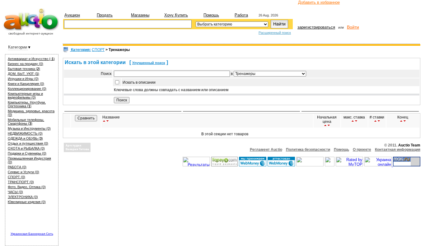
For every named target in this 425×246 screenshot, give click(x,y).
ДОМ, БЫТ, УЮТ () (23, 74)
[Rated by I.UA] (310, 165)
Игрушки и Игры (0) (23, 79)
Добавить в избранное (319, 2)
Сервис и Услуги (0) (23, 172)
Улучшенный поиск (148, 63)
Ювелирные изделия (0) (27, 202)
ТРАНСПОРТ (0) (21, 182)
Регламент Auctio (266, 149)
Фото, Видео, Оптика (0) (27, 187)
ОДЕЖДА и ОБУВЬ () (25, 138)
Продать (105, 15)
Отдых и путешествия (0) (28, 143)
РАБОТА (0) (17, 167)
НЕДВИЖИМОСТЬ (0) (25, 133)
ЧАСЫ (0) (15, 192)
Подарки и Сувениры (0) (27, 153)
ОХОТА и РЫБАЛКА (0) (26, 148)
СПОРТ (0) (16, 177)
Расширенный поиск (275, 33)
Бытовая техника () (24, 69)
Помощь (211, 15)
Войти (353, 27)
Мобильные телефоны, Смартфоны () (26, 121)
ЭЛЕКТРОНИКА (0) (23, 197)
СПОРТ (98, 50)
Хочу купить (176, 15)
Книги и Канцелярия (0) (26, 84)
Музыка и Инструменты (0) (29, 128)
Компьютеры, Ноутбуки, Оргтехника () (27, 104)
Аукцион (72, 15)
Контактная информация (397, 149)
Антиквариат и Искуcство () (31, 59)
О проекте (362, 149)
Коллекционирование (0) (27, 89)
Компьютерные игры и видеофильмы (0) (25, 95)
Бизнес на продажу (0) (25, 64)
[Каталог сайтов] (329, 165)
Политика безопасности (308, 149)
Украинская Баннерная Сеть (32, 233)
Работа (241, 15)
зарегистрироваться (316, 27)
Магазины (140, 15)
